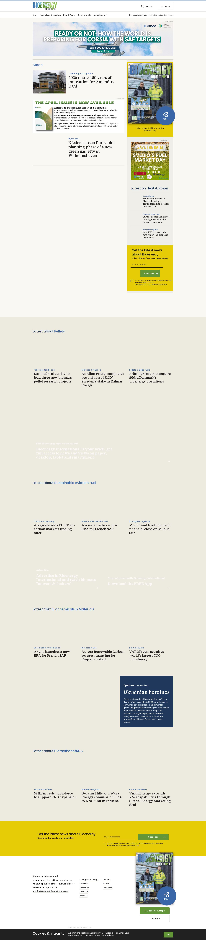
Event (171, 15)
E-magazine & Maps (138, 15)
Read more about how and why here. (97, 935)
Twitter (106, 884)
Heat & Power (69, 15)
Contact (84, 896)
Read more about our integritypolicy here (151, 284)
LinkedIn (107, 880)
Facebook (107, 888)
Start (35, 15)
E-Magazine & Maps (155, 910)
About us (84, 892)
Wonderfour (86, 927)
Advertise (163, 15)
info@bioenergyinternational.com (50, 891)
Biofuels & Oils (84, 15)
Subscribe (153, 15)
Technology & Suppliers (50, 15)
